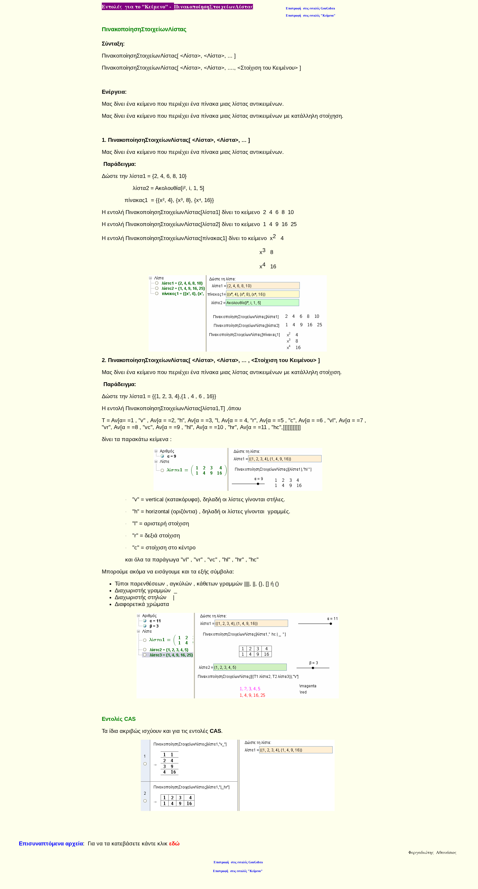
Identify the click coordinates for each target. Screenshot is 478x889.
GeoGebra (310, 8)
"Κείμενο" (311, 15)
